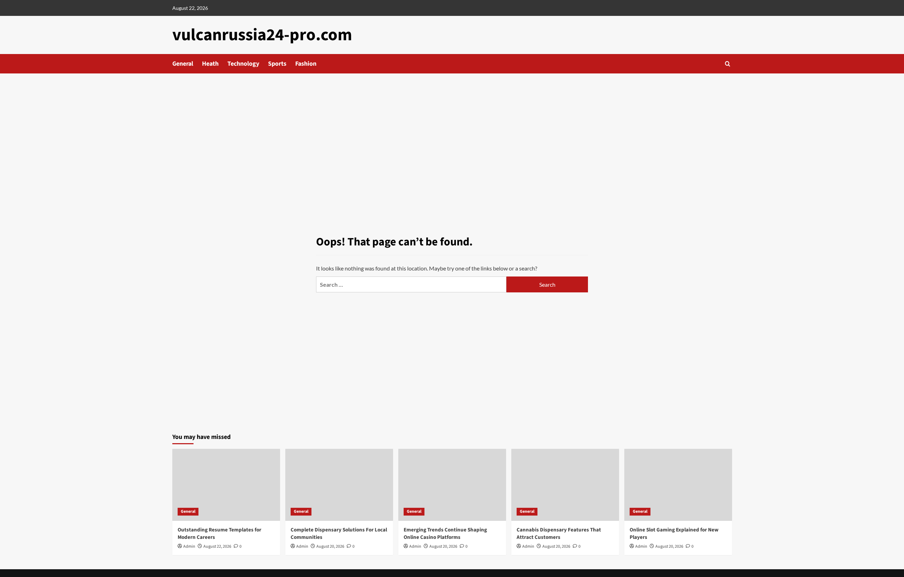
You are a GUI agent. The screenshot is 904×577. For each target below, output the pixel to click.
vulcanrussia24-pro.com (262, 35)
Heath (210, 63)
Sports (277, 63)
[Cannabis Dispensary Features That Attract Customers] (565, 485)
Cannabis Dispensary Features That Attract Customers (559, 533)
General (182, 63)
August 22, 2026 (217, 546)
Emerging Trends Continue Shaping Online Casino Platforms (445, 533)
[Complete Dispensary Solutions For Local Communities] (339, 485)
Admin (189, 546)
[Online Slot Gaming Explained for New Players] (678, 485)
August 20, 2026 (330, 546)
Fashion (305, 63)
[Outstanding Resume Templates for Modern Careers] (226, 485)
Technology (243, 63)
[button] (727, 64)
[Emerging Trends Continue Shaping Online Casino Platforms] (452, 485)
